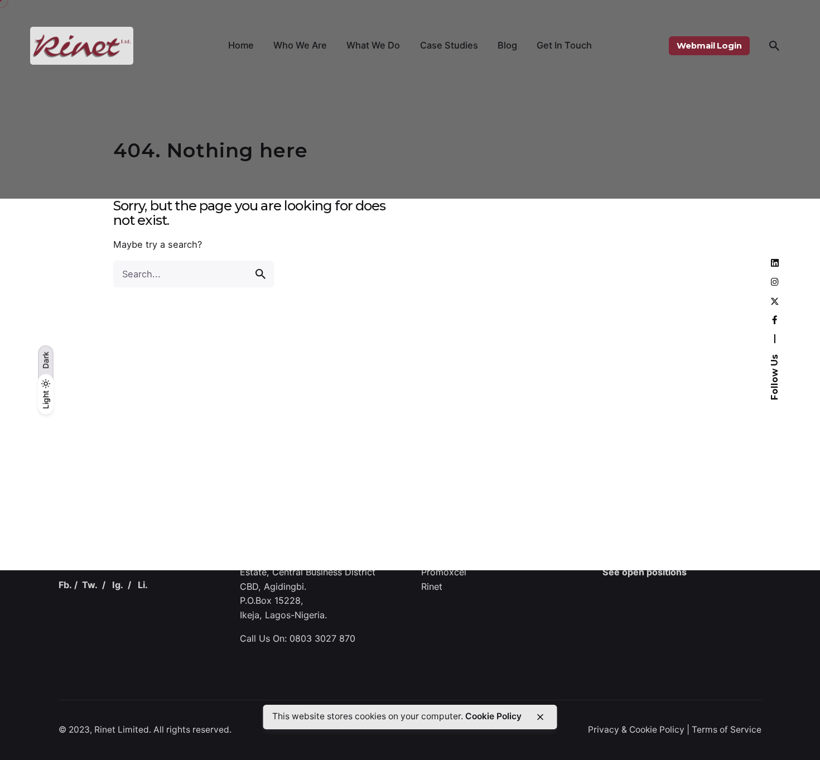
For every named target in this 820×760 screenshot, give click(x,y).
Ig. (117, 585)
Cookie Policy (493, 716)
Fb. (65, 585)
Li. (143, 585)
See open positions (644, 572)
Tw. (90, 585)
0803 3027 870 (322, 638)
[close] (540, 717)
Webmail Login (709, 46)
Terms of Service (726, 729)
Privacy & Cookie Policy (636, 729)
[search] (260, 274)
